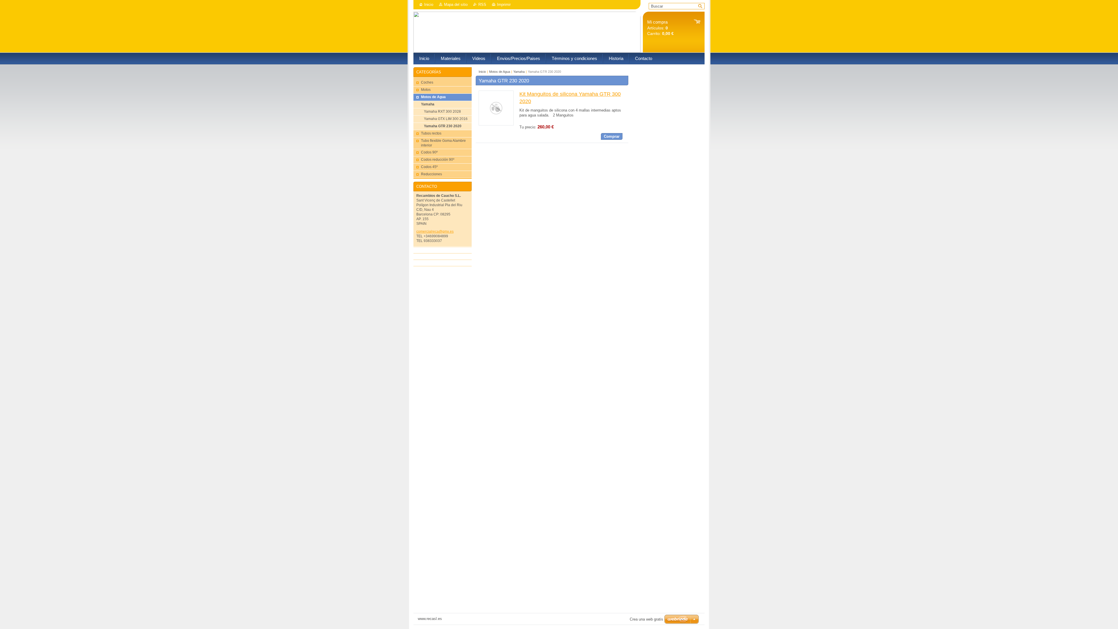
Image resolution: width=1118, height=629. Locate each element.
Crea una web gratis (646, 619)
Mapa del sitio (456, 4)
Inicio (428, 4)
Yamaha (519, 71)
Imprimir (504, 4)
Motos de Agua (499, 71)
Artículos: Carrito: (660, 28)
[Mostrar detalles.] (496, 124)
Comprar (612, 136)
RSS (482, 4)
